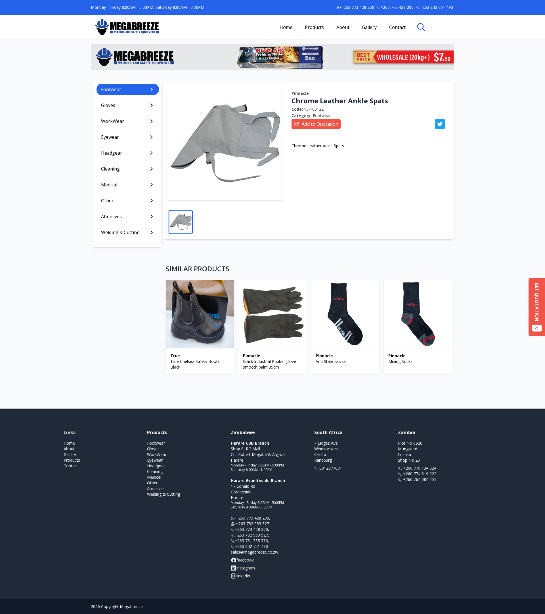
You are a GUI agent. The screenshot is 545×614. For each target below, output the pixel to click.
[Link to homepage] (127, 27)
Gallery (369, 27)
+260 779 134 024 (419, 468)
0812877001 (330, 468)
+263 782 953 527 (252, 523)
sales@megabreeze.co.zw (254, 552)
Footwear (311, 115)
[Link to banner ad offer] (272, 57)
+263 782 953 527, (252, 535)
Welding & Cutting (163, 494)
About (342, 27)
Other (152, 482)
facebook (245, 560)
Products (314, 27)
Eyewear (155, 460)
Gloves (153, 448)
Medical (154, 477)
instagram (245, 568)
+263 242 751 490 (251, 546)
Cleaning (155, 471)
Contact (397, 27)
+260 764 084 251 (419, 479)
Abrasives (156, 488)
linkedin (243, 576)
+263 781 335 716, (252, 540)
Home (286, 27)
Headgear (156, 465)
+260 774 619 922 (419, 473)
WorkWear (156, 454)
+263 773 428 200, (252, 518)
